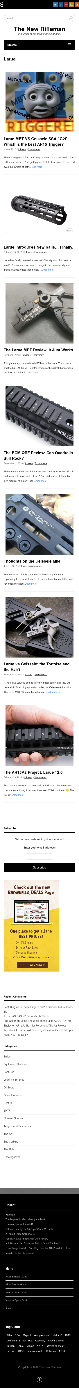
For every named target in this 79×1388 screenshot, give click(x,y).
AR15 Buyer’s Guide (16, 1284)
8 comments (41, 674)
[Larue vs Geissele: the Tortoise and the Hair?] (39, 627)
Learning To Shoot (14, 1079)
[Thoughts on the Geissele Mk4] (39, 524)
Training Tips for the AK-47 (19, 1224)
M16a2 (30, 1345)
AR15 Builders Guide (16, 1276)
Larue (21, 1345)
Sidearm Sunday (13, 1118)
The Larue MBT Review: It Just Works (38, 349)
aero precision (41, 1335)
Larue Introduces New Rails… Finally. (38, 247)
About (9, 1308)
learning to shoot (55, 1345)
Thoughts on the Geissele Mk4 (32, 561)
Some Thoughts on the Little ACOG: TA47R (45, 1020)
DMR (68, 1335)
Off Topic (9, 1087)
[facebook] (61, 4)
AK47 (40, 1345)
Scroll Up (39, 1380)
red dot (10, 1351)
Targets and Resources (17, 1126)
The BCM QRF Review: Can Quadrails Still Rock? (38, 455)
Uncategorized (12, 1157)
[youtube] (66, 4)
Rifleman (51, 1351)
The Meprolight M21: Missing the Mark (25, 1219)
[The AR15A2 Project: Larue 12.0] (39, 735)
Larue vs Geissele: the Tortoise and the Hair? (37, 666)
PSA (17, 1335)
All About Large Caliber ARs (20, 1233)
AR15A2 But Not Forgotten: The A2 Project (41, 1025)
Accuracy (40, 1340)
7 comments (41, 463)
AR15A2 (27, 1340)
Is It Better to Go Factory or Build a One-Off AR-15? (33, 1243)
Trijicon (11, 1345)
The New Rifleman (39, 28)
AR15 (62, 1351)
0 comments (35, 566)
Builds (7, 1056)
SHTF (7, 1110)
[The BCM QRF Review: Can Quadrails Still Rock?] (39, 416)
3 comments (38, 354)
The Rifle (9, 1149)
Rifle (9, 1335)
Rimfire (8, 1103)
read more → (38, 166)
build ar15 (57, 1335)
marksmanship (35, 1351)
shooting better (56, 1340)
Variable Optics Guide (17, 1300)
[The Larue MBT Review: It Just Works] (39, 313)
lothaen (22, 149)
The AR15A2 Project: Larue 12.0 (33, 772)
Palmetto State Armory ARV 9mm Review (27, 1238)
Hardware (10, 1214)
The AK (8, 1134)
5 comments (34, 149)
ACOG (20, 1351)
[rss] (71, 4)
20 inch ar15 (13, 1340)
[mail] (77, 4)
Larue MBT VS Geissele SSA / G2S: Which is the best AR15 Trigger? (36, 141)
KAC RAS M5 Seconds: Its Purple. (30, 1016)
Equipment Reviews (15, 1064)
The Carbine (11, 1141)
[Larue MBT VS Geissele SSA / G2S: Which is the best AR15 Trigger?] (39, 102)
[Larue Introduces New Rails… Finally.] (39, 210)
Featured (9, 1072)
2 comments (40, 252)
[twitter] (55, 4)
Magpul (27, 1335)
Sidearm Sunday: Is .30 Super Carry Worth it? (29, 1229)
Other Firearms (12, 1095)
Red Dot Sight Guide (16, 1292)
